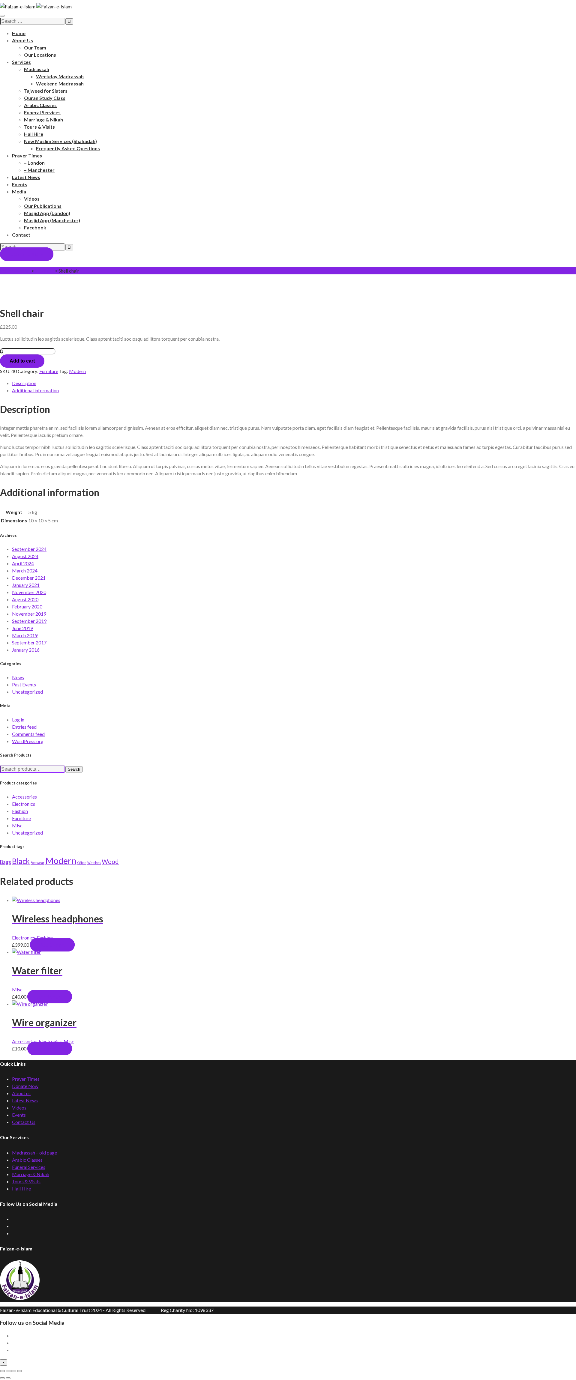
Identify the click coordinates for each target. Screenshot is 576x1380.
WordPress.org (28, 741)
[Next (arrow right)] (8, 1378)
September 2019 (29, 621)
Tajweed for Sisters (46, 91)
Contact (21, 234)
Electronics (23, 804)
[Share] (13, 1371)
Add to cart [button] (52, 945)
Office (81, 863)
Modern (77, 371)
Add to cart (22, 360)
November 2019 (29, 614)
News (18, 677)
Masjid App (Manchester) (52, 220)
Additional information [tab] (35, 390)
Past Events (24, 684)
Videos (32, 199)
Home (19, 33)
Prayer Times (27, 155)
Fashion (20, 811)
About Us (22, 40)
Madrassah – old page (34, 1152)
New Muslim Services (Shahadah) (60, 141)
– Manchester (39, 170)
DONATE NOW (27, 254)
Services (21, 62)
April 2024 (23, 563)
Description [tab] (24, 383)
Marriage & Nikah (43, 119)
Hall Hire (33, 134)
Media (19, 191)
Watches (94, 863)
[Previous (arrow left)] (2, 1378)
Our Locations (40, 55)
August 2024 (25, 556)
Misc (17, 825)
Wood (110, 861)
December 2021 (29, 578)
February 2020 (27, 606)
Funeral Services (42, 112)
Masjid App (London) (47, 213)
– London (34, 163)
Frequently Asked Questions (68, 148)
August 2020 (25, 599)
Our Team (35, 47)
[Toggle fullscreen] (8, 1371)
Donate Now (25, 1086)
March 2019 (25, 635)
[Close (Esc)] (19, 1371)
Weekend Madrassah (60, 83)
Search (74, 769)
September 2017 (29, 642)
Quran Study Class (44, 98)
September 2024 (29, 549)
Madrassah (36, 69)
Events (19, 184)
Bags (5, 862)
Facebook (35, 227)
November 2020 (29, 592)
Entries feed (24, 727)
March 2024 (25, 570)
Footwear (37, 863)
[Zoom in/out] (2, 1371)
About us (21, 1093)
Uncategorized (27, 691)
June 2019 (22, 628)
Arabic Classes (40, 105)
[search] (32, 21)
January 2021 (26, 585)
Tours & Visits (39, 127)
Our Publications (43, 206)
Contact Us (23, 1122)
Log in (18, 719)
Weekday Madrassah (60, 76)
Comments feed (28, 734)
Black (21, 861)
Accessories (24, 796)
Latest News (26, 177)
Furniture (48, 371)
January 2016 (26, 650)
